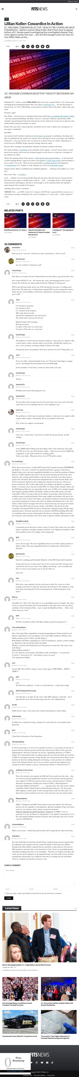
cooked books (11, 165)
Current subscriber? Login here (15, 1071)
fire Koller (23, 150)
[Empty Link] (74, 908)
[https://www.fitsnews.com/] (39, 1055)
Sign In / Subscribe (73, 1)
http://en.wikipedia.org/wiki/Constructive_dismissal (34, 811)
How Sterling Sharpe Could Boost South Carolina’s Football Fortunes (17, 1004)
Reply (73, 247)
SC (6, 19)
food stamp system (56, 165)
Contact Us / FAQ (27, 1075)
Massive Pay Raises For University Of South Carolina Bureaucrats (39, 232)
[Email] (48, 1062)
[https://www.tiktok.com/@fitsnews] (52, 1062)
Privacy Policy (51, 1075)
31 (25, 41)
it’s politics (22, 174)
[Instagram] (38, 1062)
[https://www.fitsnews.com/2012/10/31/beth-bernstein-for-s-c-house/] (15, 220)
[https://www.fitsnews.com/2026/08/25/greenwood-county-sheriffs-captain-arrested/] (20, 1022)
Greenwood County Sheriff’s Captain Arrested (19, 1036)
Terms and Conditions (39, 1075)
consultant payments (50, 163)
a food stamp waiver (54, 160)
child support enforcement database (47, 158)
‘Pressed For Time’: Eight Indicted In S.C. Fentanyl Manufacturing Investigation (55, 1037)
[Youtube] (43, 1062)
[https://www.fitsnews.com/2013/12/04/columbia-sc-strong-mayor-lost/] (64, 220)
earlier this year (49, 104)
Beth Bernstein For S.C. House (15, 230)
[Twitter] (33, 1062)
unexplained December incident (63, 116)
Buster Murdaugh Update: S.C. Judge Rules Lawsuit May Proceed (26, 965)
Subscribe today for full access (15, 1068)
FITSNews (9, 41)
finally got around (45, 136)
